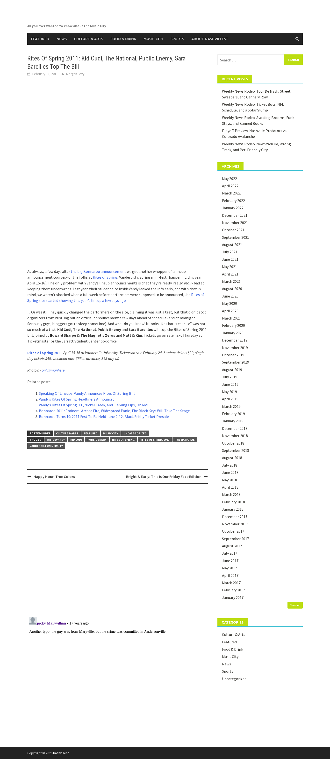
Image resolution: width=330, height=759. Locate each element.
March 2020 (231, 318)
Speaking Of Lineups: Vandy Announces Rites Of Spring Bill (87, 393)
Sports (177, 38)
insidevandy (56, 439)
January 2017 (233, 597)
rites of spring (123, 439)
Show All (295, 605)
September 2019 (235, 362)
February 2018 (233, 501)
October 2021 (233, 229)
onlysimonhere (53, 370)
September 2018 (235, 450)
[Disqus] (117, 550)
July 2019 (229, 376)
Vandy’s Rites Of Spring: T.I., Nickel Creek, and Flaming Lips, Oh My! (93, 404)
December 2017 (234, 516)
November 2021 (235, 222)
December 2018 (234, 428)
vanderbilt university (46, 446)
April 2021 (230, 274)
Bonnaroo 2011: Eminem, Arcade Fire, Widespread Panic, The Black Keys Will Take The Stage (114, 410)
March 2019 (231, 406)
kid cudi (76, 439)
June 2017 (230, 560)
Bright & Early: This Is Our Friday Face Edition (163, 476)
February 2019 (233, 413)
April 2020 (230, 310)
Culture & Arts (88, 38)
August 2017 (232, 545)
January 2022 (233, 207)
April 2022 (230, 185)
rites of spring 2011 (154, 439)
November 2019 (235, 347)
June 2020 (230, 296)
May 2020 (229, 303)
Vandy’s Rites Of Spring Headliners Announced (77, 399)
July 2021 (229, 251)
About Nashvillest (209, 38)
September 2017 (235, 538)
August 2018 (232, 457)
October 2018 (233, 443)
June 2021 (230, 259)
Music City (153, 38)
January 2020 (233, 332)
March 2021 (231, 281)
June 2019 (230, 384)
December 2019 (234, 340)
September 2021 (235, 237)
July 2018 (229, 465)
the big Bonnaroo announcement (98, 271)
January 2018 (233, 509)
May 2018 (229, 479)
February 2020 (233, 325)
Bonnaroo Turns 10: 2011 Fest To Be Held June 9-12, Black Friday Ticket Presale (104, 416)
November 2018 (235, 435)
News (62, 38)
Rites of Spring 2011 (44, 352)
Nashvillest (61, 753)
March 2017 (231, 582)
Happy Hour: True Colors (54, 476)
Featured (40, 38)
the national (184, 439)
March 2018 (231, 494)
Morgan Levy (75, 74)
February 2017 (233, 590)
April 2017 (230, 575)
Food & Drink (123, 38)
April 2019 (230, 398)
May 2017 (229, 568)
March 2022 (231, 193)
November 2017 (235, 523)
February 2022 (233, 200)
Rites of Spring (105, 277)
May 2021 (229, 266)
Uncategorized (135, 433)
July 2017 (229, 553)
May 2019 (229, 391)
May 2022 (229, 178)
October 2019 (233, 354)
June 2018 (230, 472)
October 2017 (233, 531)
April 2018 (230, 487)
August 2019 (232, 369)
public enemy (97, 439)
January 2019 (233, 420)
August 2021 (232, 244)
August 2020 (232, 288)
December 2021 (234, 215)
